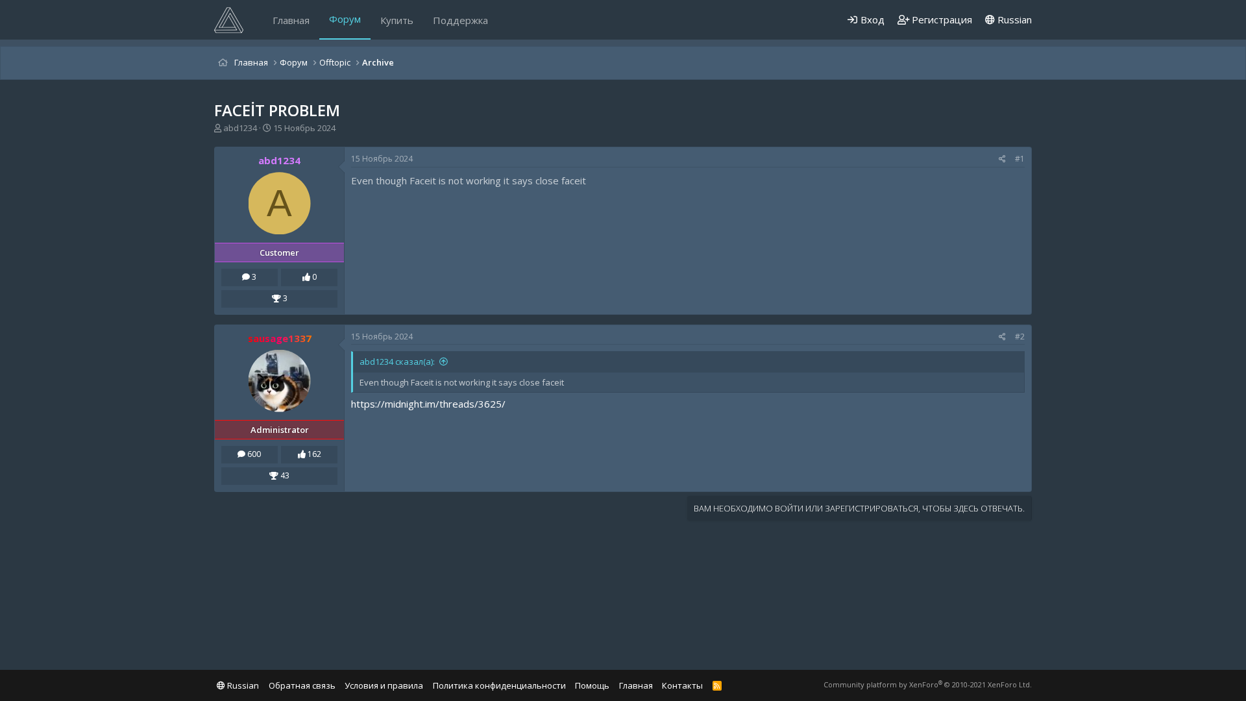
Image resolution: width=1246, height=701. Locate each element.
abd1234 (240, 128)
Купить (396, 20)
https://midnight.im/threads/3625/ (428, 403)
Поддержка (460, 20)
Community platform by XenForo (928, 684)
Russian (1013, 19)
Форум (345, 18)
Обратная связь (302, 685)
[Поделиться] (1002, 159)
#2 (1020, 336)
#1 (1020, 158)
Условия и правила (384, 685)
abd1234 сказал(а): (397, 361)
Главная (291, 20)
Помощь (592, 685)
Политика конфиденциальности (499, 685)
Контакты (682, 685)
